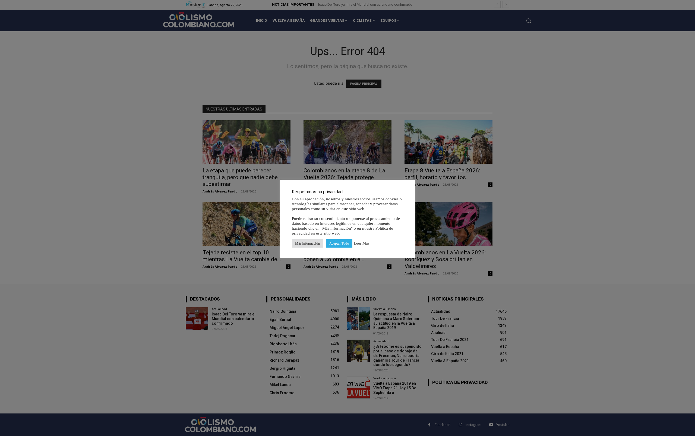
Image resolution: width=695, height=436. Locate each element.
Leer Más (361, 243)
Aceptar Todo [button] (339, 243)
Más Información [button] (307, 243)
